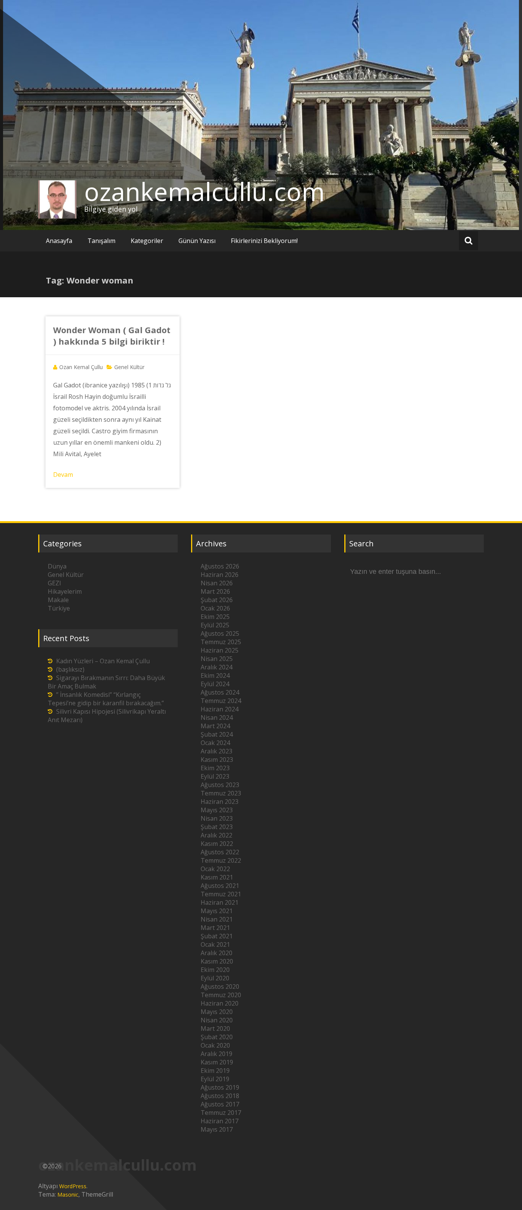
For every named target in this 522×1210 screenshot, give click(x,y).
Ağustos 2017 (220, 1104)
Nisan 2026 (217, 583)
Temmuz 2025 (221, 642)
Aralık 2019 (216, 1054)
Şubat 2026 (217, 600)
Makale (58, 600)
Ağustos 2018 (220, 1096)
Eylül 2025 (215, 625)
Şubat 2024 (217, 734)
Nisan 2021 (217, 919)
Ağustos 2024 (220, 692)
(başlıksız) (70, 669)
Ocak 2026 (215, 608)
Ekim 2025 (215, 616)
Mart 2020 (215, 1028)
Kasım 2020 (217, 961)
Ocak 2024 (215, 743)
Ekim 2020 (215, 969)
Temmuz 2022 (221, 860)
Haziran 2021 (219, 902)
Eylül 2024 (215, 684)
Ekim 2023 (215, 768)
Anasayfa (59, 240)
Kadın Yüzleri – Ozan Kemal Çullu (103, 661)
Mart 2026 (215, 591)
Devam (63, 474)
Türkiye (59, 608)
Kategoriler (147, 240)
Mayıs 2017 (217, 1129)
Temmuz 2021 (221, 894)
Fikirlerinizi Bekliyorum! (264, 240)
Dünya (57, 566)
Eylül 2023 (215, 776)
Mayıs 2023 (217, 810)
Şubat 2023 (217, 827)
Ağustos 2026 (220, 566)
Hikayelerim (65, 591)
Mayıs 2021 (217, 911)
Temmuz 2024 (221, 701)
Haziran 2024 (219, 709)
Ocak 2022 (215, 869)
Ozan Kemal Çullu (81, 367)
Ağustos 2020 (220, 986)
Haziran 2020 (219, 1003)
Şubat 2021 (217, 936)
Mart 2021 (215, 927)
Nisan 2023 (217, 818)
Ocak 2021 (215, 944)
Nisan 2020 (217, 1020)
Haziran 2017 (219, 1121)
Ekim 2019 (215, 1070)
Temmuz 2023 (221, 793)
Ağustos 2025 (220, 633)
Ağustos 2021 (220, 885)
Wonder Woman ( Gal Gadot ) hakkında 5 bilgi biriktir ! (111, 335)
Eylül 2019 (215, 1079)
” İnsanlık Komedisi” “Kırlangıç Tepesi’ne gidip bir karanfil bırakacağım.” (106, 698)
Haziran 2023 (219, 801)
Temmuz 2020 (221, 995)
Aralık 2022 (216, 835)
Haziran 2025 (219, 650)
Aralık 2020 (216, 953)
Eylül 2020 (215, 978)
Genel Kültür (129, 367)
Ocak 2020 (215, 1045)
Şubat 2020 (217, 1037)
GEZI (54, 583)
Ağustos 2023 (220, 785)
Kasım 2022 (217, 843)
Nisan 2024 (217, 717)
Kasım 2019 (217, 1062)
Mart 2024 (215, 726)
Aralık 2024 (216, 667)
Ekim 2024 (215, 675)
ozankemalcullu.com (204, 191)
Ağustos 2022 (220, 852)
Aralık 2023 (216, 751)
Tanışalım (101, 240)
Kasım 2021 (217, 877)
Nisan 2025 (217, 658)
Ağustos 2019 (220, 1087)
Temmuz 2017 (221, 1112)
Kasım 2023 (217, 759)
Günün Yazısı (197, 240)
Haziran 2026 (219, 574)
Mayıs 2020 (217, 1012)
